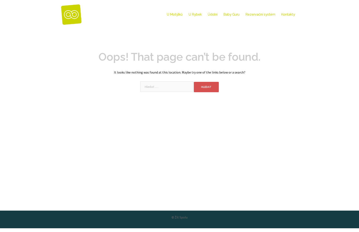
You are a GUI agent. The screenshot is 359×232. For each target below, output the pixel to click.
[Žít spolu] (71, 14)
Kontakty (288, 14)
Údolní (213, 14)
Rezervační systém (260, 14)
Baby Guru (231, 14)
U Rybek (195, 14)
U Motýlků (175, 14)
